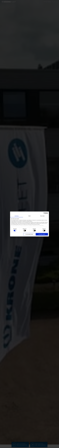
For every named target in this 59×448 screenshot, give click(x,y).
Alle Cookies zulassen (42, 234)
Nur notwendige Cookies (29, 234)
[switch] (24, 230)
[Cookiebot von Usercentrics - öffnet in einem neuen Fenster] (44, 213)
